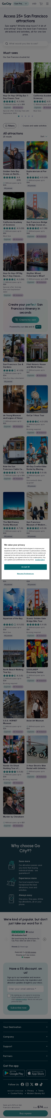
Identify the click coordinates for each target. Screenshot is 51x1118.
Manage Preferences (25, 574)
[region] (25, 559)
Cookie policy (40, 560)
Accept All (25, 567)
